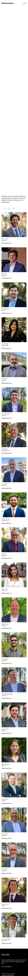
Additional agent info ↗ (7, 243)
